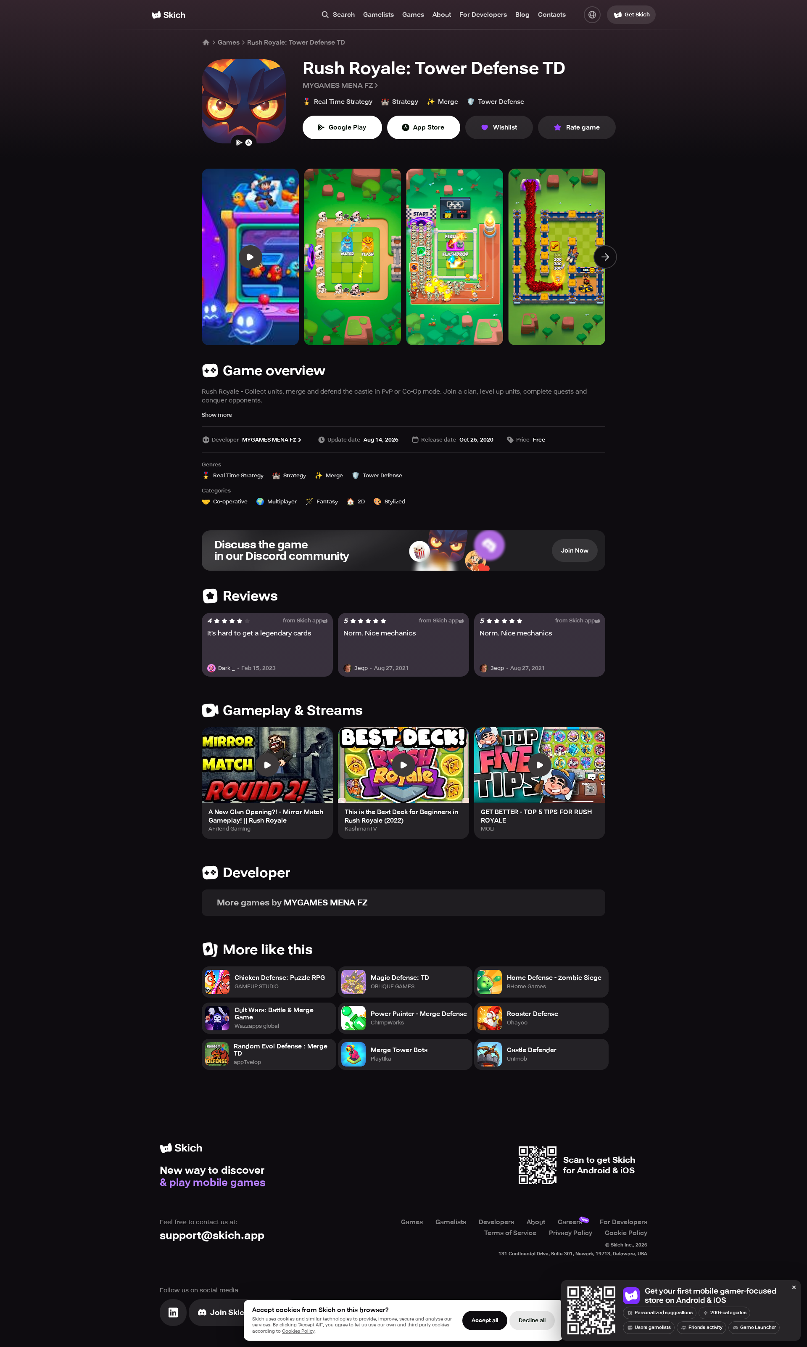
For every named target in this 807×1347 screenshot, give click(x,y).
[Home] (168, 15)
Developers (496, 1222)
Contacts (552, 15)
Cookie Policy (626, 1233)
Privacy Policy (570, 1233)
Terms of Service (510, 1233)
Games (413, 15)
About (442, 15)
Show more (217, 415)
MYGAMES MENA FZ (338, 85)
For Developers (483, 15)
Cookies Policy (298, 1331)
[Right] (605, 257)
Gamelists (378, 15)
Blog (522, 15)
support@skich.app (212, 1235)
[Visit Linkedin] (173, 1312)
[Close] (793, 1287)
